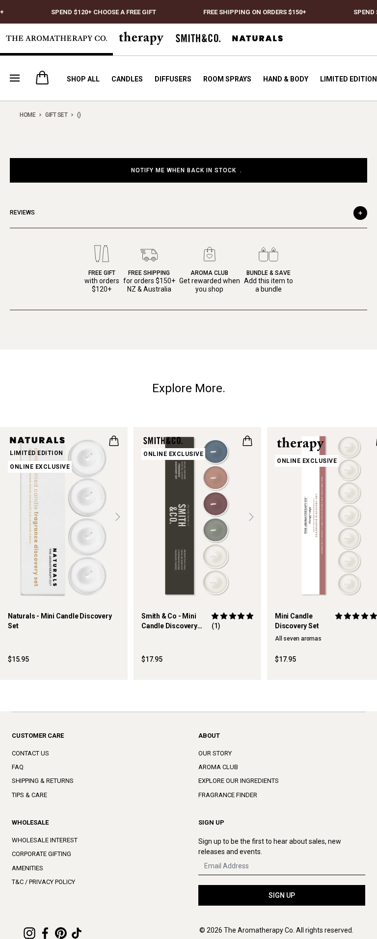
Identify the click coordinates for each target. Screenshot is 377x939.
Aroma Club (218, 767)
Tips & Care (29, 795)
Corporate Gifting (41, 854)
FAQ (18, 767)
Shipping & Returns (43, 780)
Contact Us (30, 753)
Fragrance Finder (227, 795)
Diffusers (173, 79)
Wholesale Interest (45, 840)
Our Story (215, 753)
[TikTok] (76, 933)
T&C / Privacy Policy (43, 881)
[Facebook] (45, 933)
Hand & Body (285, 79)
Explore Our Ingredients (238, 780)
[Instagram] (29, 933)
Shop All (83, 79)
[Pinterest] (61, 933)
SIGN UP (282, 895)
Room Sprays (227, 79)
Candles (127, 79)
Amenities (27, 868)
